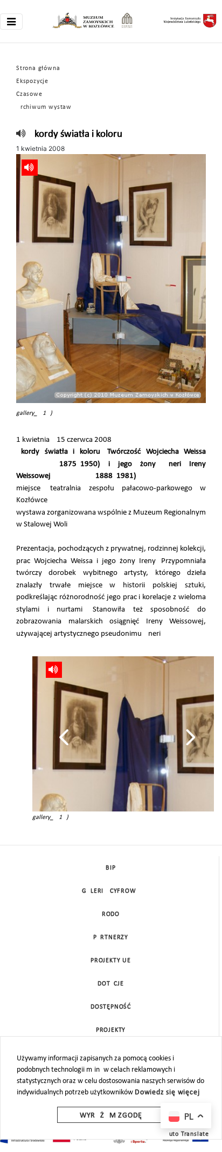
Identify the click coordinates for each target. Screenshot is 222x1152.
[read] (21, 134)
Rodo (111, 914)
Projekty (111, 1030)
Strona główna (38, 68)
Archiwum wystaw (44, 107)
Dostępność (111, 1007)
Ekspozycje (32, 81)
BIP (110, 868)
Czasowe (29, 94)
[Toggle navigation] (11, 21)
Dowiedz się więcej (167, 1092)
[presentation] (63, 737)
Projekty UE (111, 960)
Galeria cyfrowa (111, 891)
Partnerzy (110, 937)
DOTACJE (111, 984)
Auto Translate (187, 1134)
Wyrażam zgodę (111, 1116)
